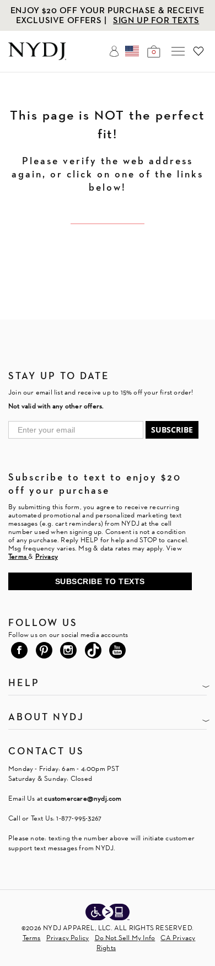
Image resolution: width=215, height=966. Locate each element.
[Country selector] (132, 51)
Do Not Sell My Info (125, 937)
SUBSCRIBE (172, 429)
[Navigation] (178, 51)
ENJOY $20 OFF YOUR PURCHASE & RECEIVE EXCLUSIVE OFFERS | (107, 15)
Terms (32, 937)
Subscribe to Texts (100, 581)
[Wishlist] (198, 51)
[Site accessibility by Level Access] (107, 913)
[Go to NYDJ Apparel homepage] (37, 57)
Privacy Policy (67, 937)
